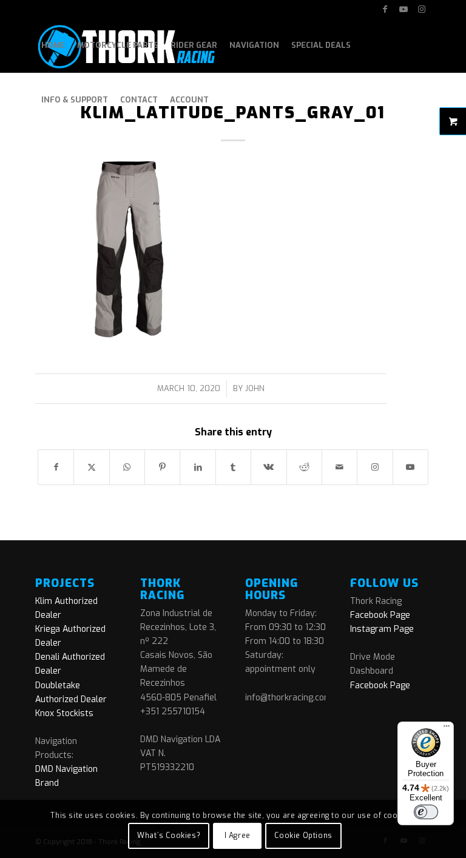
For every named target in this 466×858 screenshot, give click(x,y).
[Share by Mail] (339, 467)
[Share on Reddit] (304, 467)
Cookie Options (303, 835)
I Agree (238, 835)
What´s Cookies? (168, 835)
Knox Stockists (64, 713)
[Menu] (446, 729)
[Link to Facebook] (385, 9)
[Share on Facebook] (55, 467)
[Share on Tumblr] (233, 467)
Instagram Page (382, 629)
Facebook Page (380, 615)
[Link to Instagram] (422, 9)
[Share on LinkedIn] (197, 467)
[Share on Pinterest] (162, 467)
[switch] (426, 812)
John (255, 388)
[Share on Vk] (268, 467)
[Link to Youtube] (403, 9)
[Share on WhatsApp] (127, 467)
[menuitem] (53, 45)
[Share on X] (91, 467)
